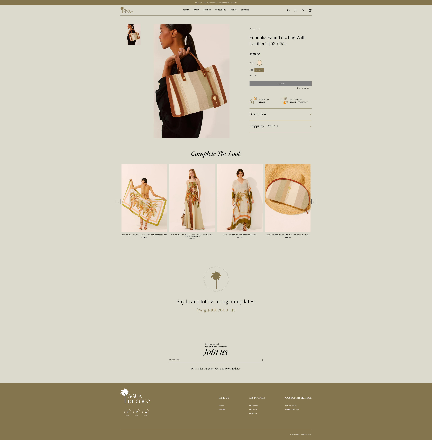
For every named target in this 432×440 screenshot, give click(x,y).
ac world (245, 10)
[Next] (313, 201)
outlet (233, 10)
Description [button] (258, 114)
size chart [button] (253, 75)
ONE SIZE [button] (259, 70)
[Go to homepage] (135, 395)
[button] (288, 10)
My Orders (253, 410)
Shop (258, 29)
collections (220, 10)
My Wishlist (253, 414)
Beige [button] (259, 63)
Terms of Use (294, 434)
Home (252, 29)
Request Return (290, 405)
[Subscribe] (262, 360)
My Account (253, 405)
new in (186, 10)
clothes (207, 10)
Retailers (222, 410)
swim (196, 10)
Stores (221, 405)
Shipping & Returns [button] (264, 126)
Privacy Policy (306, 434)
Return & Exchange (292, 410)
